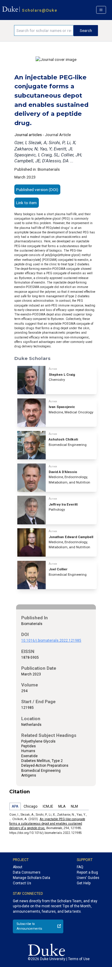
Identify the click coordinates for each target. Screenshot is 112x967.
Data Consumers (26, 872)
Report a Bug (87, 872)
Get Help (83, 883)
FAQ (80, 867)
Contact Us (22, 883)
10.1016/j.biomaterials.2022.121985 (51, 640)
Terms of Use (79, 959)
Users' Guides (88, 878)
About (17, 867)
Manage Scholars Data (31, 878)
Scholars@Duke (39, 10)
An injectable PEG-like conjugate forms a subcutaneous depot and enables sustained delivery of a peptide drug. (47, 823)
